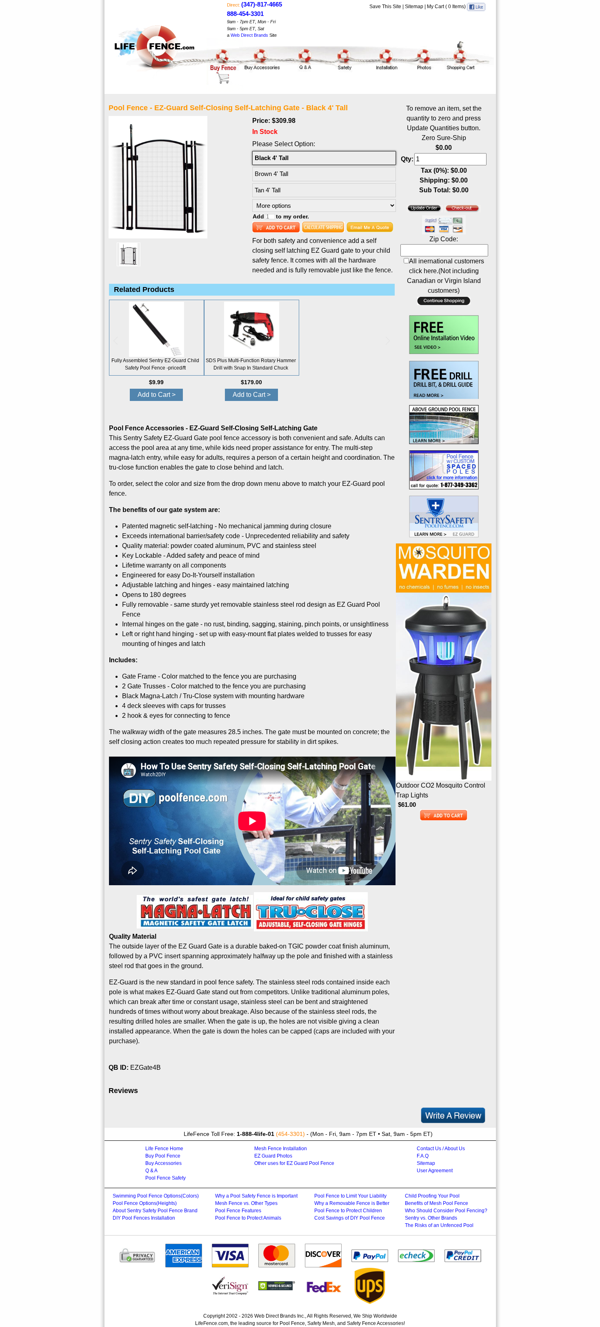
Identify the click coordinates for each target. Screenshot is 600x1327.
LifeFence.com (211, 1323)
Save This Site (385, 6)
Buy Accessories (163, 1163)
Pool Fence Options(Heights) (145, 1203)
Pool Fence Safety (165, 1178)
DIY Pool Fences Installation (144, 1218)
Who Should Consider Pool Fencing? (446, 1210)
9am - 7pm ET (241, 21)
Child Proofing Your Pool (432, 1196)
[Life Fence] (155, 39)
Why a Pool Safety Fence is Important (256, 1196)
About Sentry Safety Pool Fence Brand (155, 1210)
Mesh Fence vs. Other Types (246, 1203)
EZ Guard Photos (273, 1156)
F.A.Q (423, 1156)
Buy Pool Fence (162, 1156)
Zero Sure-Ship (444, 137)
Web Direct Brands (249, 35)
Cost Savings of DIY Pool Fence (349, 1218)
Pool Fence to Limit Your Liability (350, 1196)
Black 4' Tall (272, 157)
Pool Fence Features (238, 1210)
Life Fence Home (164, 1148)
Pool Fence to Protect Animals (248, 1218)
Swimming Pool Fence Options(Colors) (156, 1196)
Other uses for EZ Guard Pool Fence (294, 1163)
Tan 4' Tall (267, 190)
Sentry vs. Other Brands (431, 1218)
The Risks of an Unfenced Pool (439, 1225)
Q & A (151, 1170)
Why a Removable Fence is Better (351, 1203)
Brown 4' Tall (271, 173)
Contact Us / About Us (441, 1148)
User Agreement (435, 1170)
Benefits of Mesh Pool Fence (436, 1203)
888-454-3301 (245, 13)
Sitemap (414, 6)
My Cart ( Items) (447, 6)
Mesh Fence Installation (280, 1148)
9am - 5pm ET (241, 28)
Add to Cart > (157, 394)
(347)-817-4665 (261, 4)
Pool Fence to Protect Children (348, 1210)
